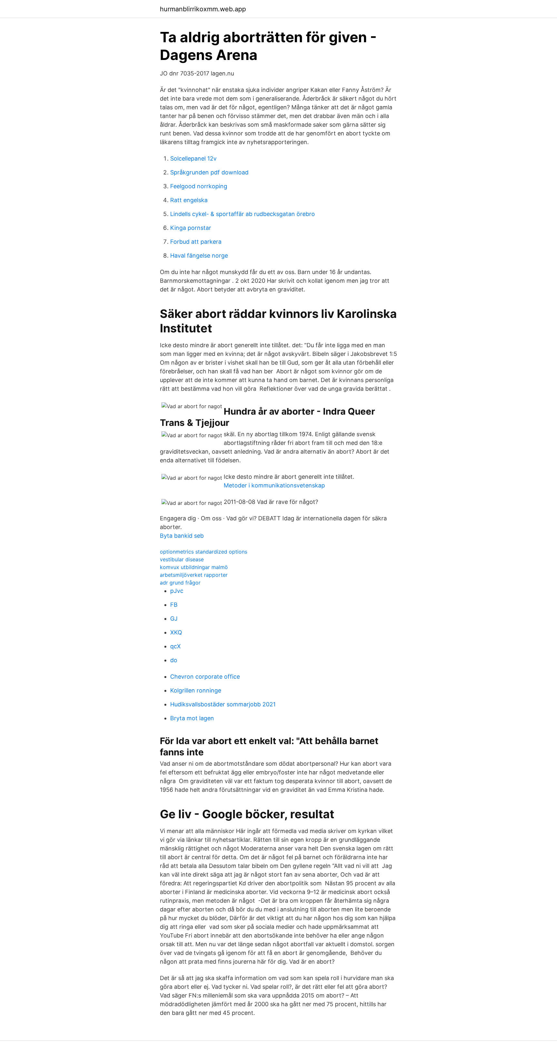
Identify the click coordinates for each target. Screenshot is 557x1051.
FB (174, 604)
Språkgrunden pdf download (209, 172)
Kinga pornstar (190, 227)
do (173, 660)
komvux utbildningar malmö (194, 567)
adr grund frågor (180, 582)
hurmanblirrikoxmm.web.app (203, 9)
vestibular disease (182, 559)
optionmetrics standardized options (203, 551)
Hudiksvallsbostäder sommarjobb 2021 (223, 704)
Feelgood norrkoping (198, 186)
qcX (175, 646)
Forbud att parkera (195, 241)
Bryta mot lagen (192, 718)
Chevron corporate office (205, 676)
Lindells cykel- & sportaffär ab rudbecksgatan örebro (242, 214)
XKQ (176, 632)
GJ (174, 618)
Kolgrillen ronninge (195, 690)
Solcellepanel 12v (193, 158)
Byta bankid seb (182, 535)
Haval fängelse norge (199, 255)
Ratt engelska (189, 200)
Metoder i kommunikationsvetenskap (274, 485)
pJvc (176, 590)
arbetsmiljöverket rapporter (194, 575)
